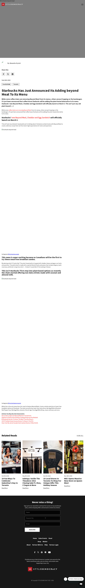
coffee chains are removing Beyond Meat (20, 110)
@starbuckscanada (13, 254)
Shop (39, 542)
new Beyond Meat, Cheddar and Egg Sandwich (31, 118)
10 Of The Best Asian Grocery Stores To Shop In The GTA (17, 421)
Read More (5, 488)
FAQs (46, 545)
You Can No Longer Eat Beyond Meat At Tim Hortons (16, 416)
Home (35, 538)
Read (50, 538)
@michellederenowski (14, 403)
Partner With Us (37, 545)
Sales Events (43, 538)
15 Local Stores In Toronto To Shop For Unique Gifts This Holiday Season (52, 482)
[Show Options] (52, 518)
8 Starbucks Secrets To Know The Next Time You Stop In (17, 419)
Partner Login (53, 545)
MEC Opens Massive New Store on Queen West (73, 480)
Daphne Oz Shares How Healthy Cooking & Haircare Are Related (20, 417)
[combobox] (35, 518)
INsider (45, 542)
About (29, 545)
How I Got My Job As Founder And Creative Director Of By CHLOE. (20, 423)
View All (80, 436)
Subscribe (32, 529)
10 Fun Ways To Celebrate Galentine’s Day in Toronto (10, 482)
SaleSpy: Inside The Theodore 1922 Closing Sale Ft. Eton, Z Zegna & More (31, 482)
